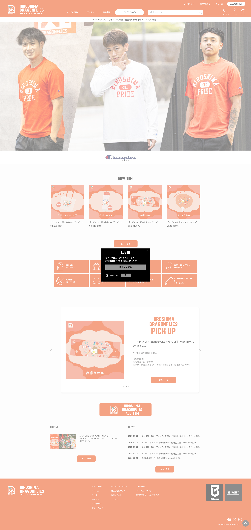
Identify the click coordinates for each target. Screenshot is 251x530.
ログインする (125, 267)
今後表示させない (114, 275)
